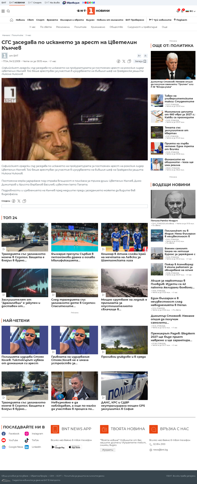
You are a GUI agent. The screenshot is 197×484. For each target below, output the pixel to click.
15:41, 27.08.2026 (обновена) (163, 224)
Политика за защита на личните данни (84, 476)
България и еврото (72, 20)
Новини (20, 20)
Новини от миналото (110, 20)
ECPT (59, 476)
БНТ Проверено (135, 20)
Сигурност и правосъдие (142, 27)
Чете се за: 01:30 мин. (161, 292)
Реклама (74, 313)
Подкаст (181, 20)
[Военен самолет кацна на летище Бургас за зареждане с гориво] (157, 253)
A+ (139, 55)
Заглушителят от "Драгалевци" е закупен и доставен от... (21, 303)
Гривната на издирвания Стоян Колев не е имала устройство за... (70, 360)
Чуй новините (162, 20)
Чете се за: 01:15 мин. (185, 224)
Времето (52, 20)
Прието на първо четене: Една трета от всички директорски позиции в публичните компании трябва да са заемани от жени (180, 146)
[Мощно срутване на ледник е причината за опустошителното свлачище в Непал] (124, 283)
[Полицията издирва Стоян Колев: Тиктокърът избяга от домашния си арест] (25, 340)
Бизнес (90, 20)
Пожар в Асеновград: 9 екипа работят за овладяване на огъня (179, 267)
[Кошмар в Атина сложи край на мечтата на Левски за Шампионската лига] (124, 237)
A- (146, 55)
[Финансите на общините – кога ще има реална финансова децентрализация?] (157, 164)
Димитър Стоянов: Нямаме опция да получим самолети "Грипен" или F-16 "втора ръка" (172, 84)
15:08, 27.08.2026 (172, 273)
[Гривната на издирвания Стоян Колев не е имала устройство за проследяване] (74, 340)
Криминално (98, 27)
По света (46, 27)
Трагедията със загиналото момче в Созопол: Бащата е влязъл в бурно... (24, 257)
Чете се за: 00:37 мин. (175, 275)
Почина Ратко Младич (164, 220)
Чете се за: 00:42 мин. (175, 259)
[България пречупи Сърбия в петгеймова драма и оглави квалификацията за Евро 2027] (74, 237)
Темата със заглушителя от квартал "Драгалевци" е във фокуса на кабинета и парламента (180, 130)
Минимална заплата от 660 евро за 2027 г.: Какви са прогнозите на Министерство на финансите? (180, 114)
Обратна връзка (38, 476)
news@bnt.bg (160, 449)
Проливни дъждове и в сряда (123, 356)
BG (192, 11)
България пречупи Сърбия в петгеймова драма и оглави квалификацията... (73, 257)
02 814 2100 (159, 444)
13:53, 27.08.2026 (158, 291)
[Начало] (12, 20)
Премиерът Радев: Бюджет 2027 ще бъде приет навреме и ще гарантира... (173, 337)
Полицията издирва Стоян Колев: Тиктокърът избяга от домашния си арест (23, 360)
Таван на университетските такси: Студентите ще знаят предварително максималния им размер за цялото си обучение (179, 98)
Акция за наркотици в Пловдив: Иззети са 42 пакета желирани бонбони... (173, 284)
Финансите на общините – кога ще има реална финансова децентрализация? (179, 162)
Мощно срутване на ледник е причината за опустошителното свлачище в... (124, 304)
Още (164, 27)
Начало (6, 35)
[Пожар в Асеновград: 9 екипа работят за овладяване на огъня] (157, 269)
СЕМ (52, 476)
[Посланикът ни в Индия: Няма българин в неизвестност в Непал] (157, 235)
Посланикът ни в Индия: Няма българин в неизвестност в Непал (180, 233)
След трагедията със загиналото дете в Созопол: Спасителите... (73, 303)
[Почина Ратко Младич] (173, 204)
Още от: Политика (172, 45)
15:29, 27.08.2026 (172, 257)
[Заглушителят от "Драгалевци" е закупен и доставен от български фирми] (25, 283)
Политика (80, 27)
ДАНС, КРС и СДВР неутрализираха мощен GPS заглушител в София (123, 406)
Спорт (40, 20)
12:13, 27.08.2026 (158, 308)
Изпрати (107, 449)
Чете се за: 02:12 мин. (161, 328)
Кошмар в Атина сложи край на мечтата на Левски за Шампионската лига (123, 257)
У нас (33, 27)
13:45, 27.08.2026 (158, 326)
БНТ (4, 2)
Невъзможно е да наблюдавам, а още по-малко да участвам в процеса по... (73, 406)
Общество (116, 27)
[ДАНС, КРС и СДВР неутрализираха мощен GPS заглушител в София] (124, 385)
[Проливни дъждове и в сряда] (124, 340)
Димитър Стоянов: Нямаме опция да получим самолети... (172, 319)
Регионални (63, 27)
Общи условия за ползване (15, 476)
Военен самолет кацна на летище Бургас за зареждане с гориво (180, 251)
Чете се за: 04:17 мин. (161, 345)
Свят (30, 20)
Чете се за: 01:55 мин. (161, 310)
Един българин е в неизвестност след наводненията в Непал (169, 302)
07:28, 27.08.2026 (158, 344)
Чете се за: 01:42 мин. (175, 241)
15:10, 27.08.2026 (172, 240)
